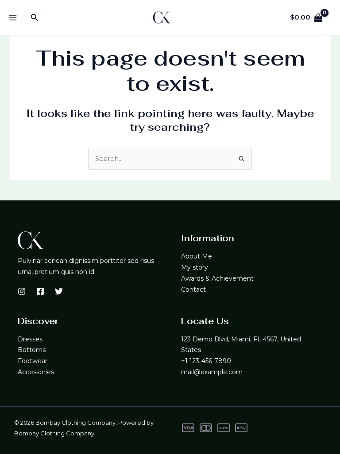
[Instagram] (22, 291)
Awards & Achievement (217, 278)
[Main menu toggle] (13, 17)
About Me (196, 256)
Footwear (32, 361)
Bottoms (32, 350)
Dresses (30, 339)
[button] (35, 17)
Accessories (36, 372)
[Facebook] (40, 291)
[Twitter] (59, 291)
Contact (193, 290)
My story (194, 267)
